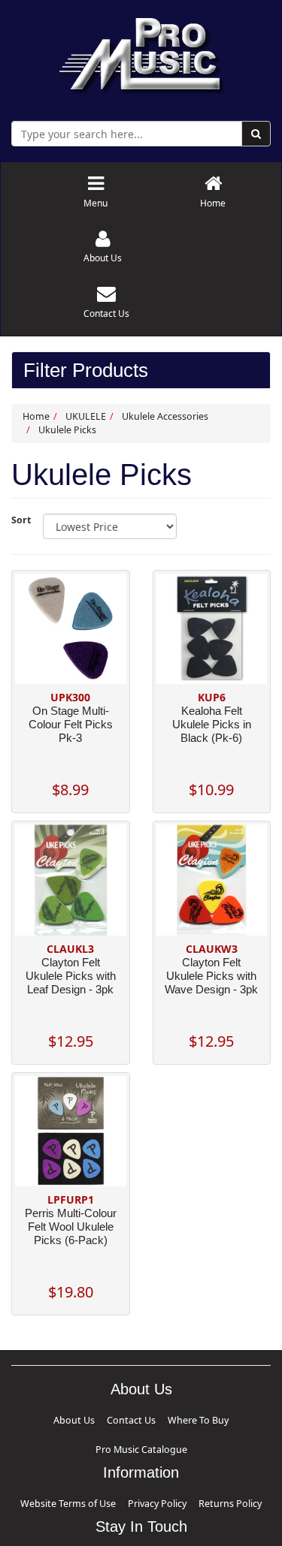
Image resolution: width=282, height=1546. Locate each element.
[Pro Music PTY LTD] (141, 52)
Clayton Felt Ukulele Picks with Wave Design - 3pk (211, 976)
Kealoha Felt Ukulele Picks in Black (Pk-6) (211, 724)
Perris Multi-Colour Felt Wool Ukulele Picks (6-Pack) (71, 1226)
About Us (69, 1418)
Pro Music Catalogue (196, 1418)
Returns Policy (196, 1467)
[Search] (256, 133)
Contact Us (103, 1418)
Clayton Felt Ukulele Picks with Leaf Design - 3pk (71, 976)
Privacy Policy (152, 1467)
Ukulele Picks (67, 429)
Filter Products (85, 370)
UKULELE (85, 416)
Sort (21, 520)
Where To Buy (142, 1418)
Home (36, 416)
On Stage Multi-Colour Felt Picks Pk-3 (71, 724)
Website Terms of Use (96, 1467)
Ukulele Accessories (165, 416)
